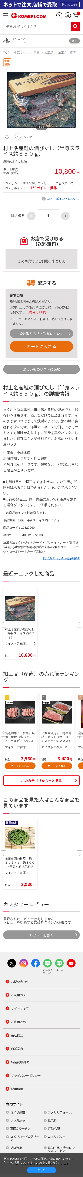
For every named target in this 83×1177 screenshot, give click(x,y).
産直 (37, 52)
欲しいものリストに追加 (41, 369)
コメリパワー (57, 1136)
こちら (39, 1162)
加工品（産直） (68, 52)
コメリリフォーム (60, 1112)
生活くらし (21, 52)
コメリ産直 (17, 1112)
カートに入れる (41, 346)
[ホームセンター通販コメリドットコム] (28, 16)
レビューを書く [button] (41, 934)
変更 (74, 41)
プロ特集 (16, 1147)
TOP (6, 52)
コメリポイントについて (63, 198)
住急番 (52, 1120)
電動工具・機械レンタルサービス (61, 1149)
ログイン (47, 922)
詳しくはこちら (69, 4)
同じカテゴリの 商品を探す (61, 558)
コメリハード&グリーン (24, 1138)
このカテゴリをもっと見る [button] (41, 780)
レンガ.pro (17, 1120)
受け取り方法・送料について (41, 333)
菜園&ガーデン (20, 1128)
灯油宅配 (54, 1128)
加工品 (48, 52)
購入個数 (18, 216)
